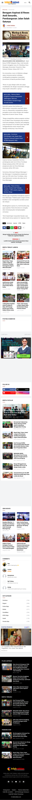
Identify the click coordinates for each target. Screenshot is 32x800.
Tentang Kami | (6, 790)
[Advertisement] (13, 369)
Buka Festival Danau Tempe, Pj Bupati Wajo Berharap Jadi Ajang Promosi (23, 525)
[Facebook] (4, 227)
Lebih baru (4, 334)
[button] (2, 2)
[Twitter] (8, 227)
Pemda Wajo (16, 621)
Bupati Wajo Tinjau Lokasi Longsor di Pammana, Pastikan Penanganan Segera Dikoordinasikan (8, 264)
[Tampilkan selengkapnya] (23, 227)
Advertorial (11, 9)
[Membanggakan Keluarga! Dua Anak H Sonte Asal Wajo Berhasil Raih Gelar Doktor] (7, 735)
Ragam (16, 603)
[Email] (19, 227)
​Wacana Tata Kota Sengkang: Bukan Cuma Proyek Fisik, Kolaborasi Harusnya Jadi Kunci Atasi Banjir (21, 679)
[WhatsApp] (12, 227)
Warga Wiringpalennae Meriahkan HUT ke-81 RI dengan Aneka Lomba (20, 465)
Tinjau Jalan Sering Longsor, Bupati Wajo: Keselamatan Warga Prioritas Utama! (23, 306)
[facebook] (8, 781)
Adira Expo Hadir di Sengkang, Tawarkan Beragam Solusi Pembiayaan (21, 721)
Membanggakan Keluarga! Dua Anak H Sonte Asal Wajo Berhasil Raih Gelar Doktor (21, 735)
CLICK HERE (23, 356)
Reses (24, 223)
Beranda (5, 9)
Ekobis (16, 609)
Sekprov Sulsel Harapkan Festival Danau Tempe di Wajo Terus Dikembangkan (8, 546)
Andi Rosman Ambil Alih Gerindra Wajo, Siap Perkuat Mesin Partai (8, 285)
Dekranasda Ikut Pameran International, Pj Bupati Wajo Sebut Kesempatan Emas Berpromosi (23, 547)
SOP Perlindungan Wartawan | (22, 792)
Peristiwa (16, 600)
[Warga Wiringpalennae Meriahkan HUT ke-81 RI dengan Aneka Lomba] (8, 466)
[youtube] (16, 781)
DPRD (19, 223)
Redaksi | (14, 790)
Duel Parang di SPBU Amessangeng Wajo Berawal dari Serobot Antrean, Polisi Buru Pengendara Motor (21, 445)
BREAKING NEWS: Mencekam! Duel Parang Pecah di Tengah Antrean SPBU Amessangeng (20, 456)
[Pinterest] (15, 227)
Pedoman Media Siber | (23, 790)
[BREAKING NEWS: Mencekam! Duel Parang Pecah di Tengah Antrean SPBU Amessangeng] (8, 456)
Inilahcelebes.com (16, 797)
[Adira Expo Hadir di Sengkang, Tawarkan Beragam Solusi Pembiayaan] (7, 722)
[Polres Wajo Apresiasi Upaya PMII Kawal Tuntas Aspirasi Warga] (7, 689)
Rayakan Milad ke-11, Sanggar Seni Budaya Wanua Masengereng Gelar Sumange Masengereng (8, 525)
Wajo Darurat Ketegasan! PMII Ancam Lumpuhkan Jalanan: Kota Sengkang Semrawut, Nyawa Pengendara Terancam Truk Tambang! (21, 667)
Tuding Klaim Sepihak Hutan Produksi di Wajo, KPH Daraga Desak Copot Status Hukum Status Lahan (9, 307)
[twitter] (12, 781)
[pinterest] (23, 781)
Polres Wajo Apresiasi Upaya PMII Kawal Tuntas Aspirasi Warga (20, 688)
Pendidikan (16, 612)
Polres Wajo (16, 606)
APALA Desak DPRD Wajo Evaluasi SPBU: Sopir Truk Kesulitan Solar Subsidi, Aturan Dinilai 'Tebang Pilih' (22, 285)
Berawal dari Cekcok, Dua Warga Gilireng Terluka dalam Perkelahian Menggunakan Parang (20, 424)
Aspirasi (15, 223)
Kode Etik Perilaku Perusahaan (16, 794)
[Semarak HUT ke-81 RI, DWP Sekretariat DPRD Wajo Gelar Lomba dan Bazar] (8, 475)
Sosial (16, 618)
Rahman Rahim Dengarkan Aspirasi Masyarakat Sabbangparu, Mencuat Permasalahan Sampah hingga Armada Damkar (13, 98)
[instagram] (19, 781)
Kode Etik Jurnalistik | (8, 792)
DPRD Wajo (16, 615)
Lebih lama (27, 334)
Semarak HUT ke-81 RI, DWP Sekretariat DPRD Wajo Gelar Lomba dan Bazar (23, 263)
